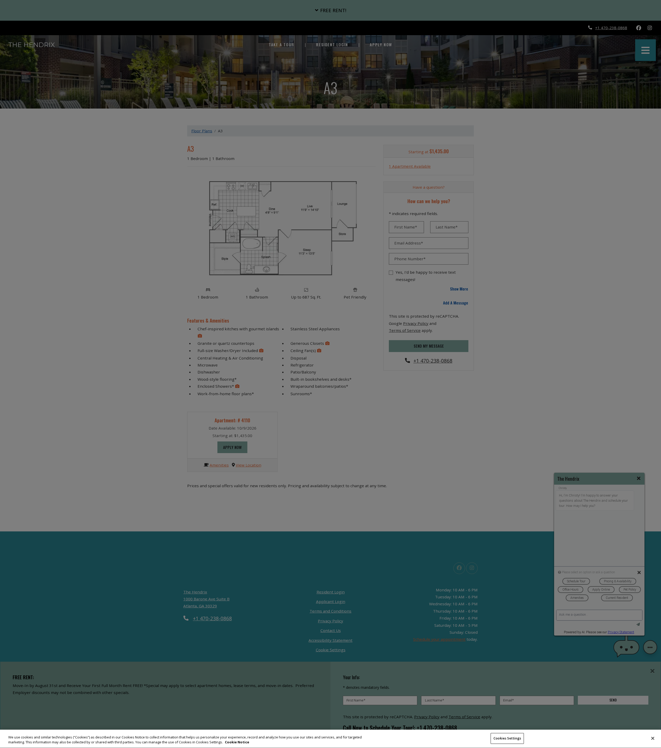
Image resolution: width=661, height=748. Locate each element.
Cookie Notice (237, 742)
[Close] (652, 738)
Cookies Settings (507, 738)
